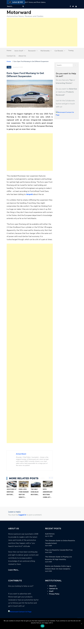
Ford (9, 67)
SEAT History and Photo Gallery (35, 2)
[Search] (23, 6)
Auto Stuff (18, 51)
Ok (42, 626)
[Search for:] (13, 6)
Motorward (19, 12)
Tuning (70, 50)
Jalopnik (29, 194)
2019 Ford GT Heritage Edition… (11, 491)
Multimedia (45, 51)
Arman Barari (21, 454)
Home (9, 50)
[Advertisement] (42, 32)
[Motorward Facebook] (70, 6)
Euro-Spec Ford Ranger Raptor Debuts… (24, 493)
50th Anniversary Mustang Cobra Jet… (47, 493)
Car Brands (58, 51)
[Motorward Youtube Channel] (76, 6)
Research (32, 51)
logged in (22, 515)
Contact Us (11, 56)
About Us (22, 56)
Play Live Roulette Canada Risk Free (59, 550)
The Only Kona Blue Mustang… (35, 491)
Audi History (49, 534)
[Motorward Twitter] (73, 6)
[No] (81, 624)
